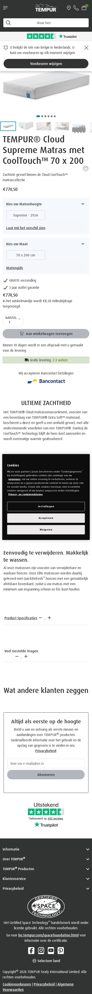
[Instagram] (41, 950)
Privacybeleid (45, 751)
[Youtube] (50, 950)
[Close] (85, 48)
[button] (8, 126)
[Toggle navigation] (5, 7)
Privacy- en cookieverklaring (25, 494)
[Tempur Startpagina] (46, 7)
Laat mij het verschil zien (25, 228)
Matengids (14, 268)
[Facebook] (31, 950)
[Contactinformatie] (76, 7)
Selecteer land (48, 961)
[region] (46, 497)
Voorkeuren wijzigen (46, 63)
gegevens (14, 478)
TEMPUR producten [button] (18, 868)
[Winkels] (68, 7)
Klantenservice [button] (14, 878)
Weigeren (46, 529)
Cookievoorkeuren (17, 984)
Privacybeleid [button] (13, 888)
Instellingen (46, 506)
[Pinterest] (60, 950)
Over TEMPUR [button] (14, 858)
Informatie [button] (11, 849)
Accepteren (46, 518)
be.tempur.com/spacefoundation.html (48, 935)
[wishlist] (85, 168)
